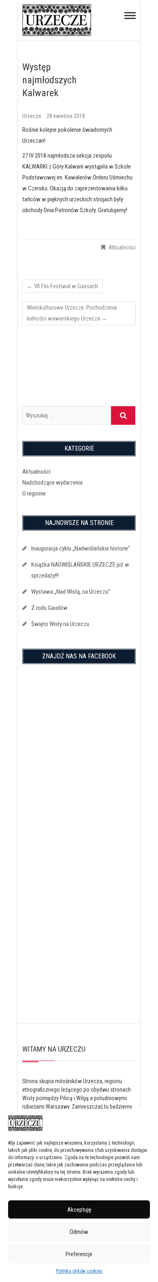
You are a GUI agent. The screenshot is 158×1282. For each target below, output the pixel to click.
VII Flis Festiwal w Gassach (62, 286)
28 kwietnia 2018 (66, 116)
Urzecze (32, 116)
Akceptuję (79, 1209)
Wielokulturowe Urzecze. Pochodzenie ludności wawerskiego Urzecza (72, 313)
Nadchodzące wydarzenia (52, 482)
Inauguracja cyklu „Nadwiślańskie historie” (80, 548)
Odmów (79, 1232)
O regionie (34, 493)
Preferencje (79, 1254)
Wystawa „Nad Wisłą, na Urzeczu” (70, 591)
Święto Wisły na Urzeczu (60, 624)
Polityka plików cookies (79, 1271)
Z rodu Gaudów (49, 607)
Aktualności (122, 247)
